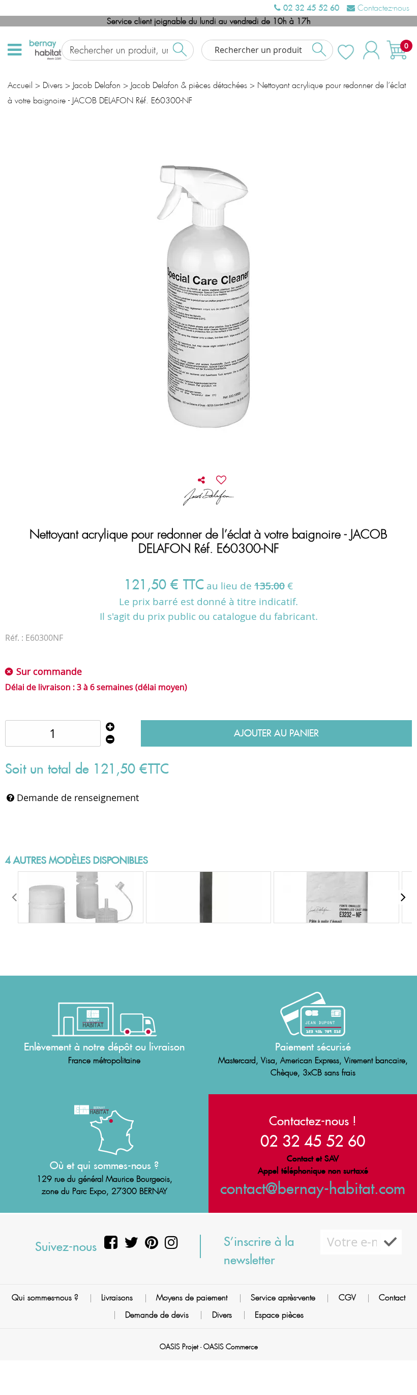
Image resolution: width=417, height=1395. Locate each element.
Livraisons (117, 1297)
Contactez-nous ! (312, 1120)
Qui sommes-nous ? (45, 1297)
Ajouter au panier (276, 733)
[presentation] (15, 897)
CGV (347, 1297)
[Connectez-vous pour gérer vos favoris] (221, 480)
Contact (392, 1297)
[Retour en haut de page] (396, 1364)
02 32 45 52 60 (310, 8)
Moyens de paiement (191, 1297)
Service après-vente (283, 1297)
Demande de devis (157, 1314)
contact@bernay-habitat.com (312, 1188)
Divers (222, 1314)
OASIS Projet (179, 1346)
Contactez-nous (382, 8)
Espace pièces (279, 1314)
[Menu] (14, 50)
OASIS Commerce (230, 1346)
